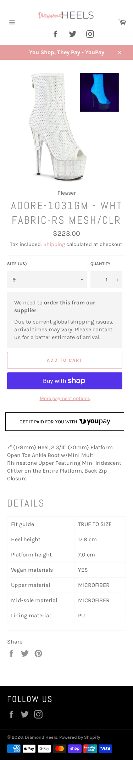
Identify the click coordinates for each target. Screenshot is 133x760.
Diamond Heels (41, 737)
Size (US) (17, 263)
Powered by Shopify (79, 737)
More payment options (65, 398)
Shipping (54, 244)
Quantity (100, 263)
